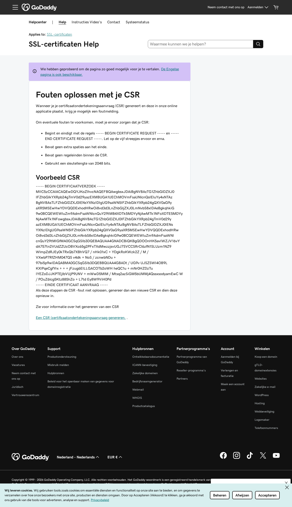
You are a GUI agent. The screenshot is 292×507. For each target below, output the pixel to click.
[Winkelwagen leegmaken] (276, 7)
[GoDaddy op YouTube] (276, 458)
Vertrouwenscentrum (25, 395)
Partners (182, 378)
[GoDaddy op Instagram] (236, 458)
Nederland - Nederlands (76, 457)
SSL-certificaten (59, 34)
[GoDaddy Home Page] (31, 457)
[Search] (258, 44)
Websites (261, 378)
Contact (113, 22)
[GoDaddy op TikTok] (250, 458)
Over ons (17, 356)
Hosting (260, 403)
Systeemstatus (137, 22)
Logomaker (262, 419)
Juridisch (17, 386)
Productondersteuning (61, 356)
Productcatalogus (143, 406)
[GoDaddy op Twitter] (263, 458)
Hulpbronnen (55, 373)
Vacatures (18, 364)
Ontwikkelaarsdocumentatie (150, 356)
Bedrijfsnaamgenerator (147, 381)
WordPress (262, 395)
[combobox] (200, 44)
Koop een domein (266, 356)
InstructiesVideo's (87, 22)
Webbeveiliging (264, 411)
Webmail (138, 389)
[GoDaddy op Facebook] (223, 458)
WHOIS (137, 397)
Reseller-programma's (191, 370)
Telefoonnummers (266, 427)
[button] (286, 483)
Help (62, 22)
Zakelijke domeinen (145, 373)
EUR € (112, 457)
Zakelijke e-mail (265, 386)
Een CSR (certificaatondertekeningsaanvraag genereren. (81, 317)
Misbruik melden (58, 364)
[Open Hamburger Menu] (13, 7)
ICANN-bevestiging (144, 364)
